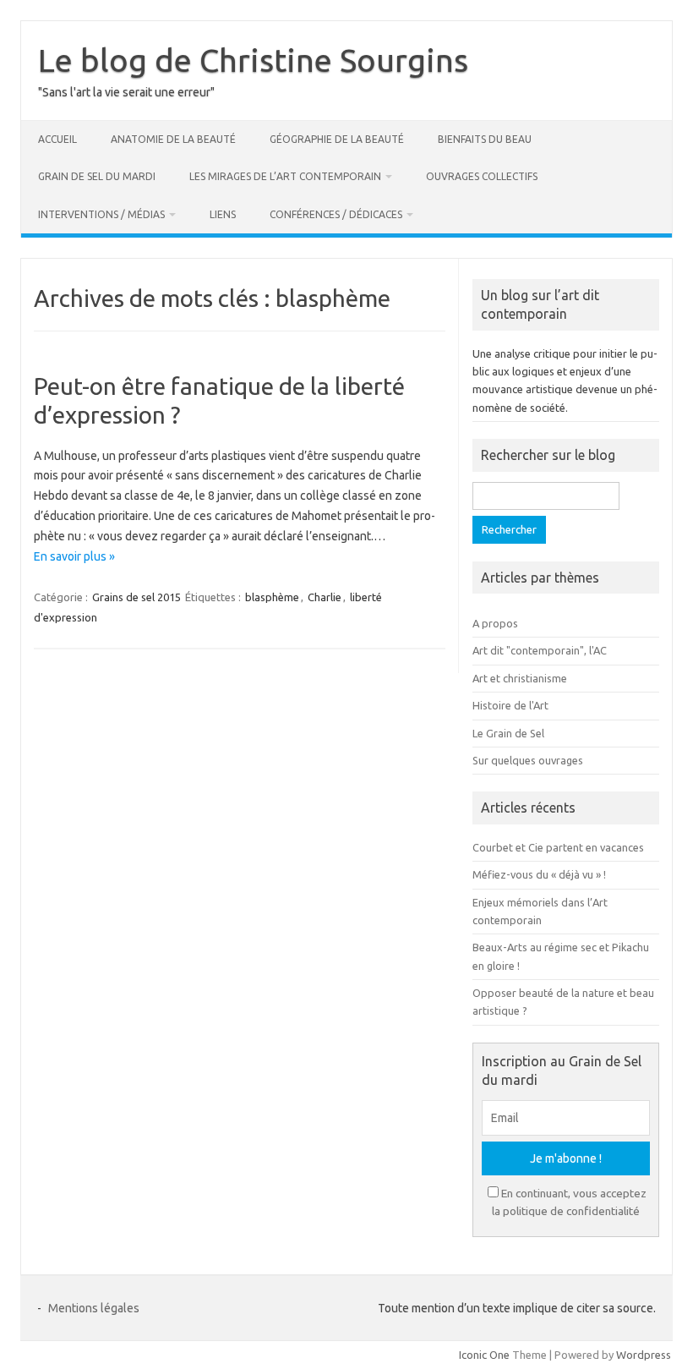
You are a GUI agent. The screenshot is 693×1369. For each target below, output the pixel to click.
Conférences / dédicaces (336, 214)
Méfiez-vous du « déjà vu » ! (539, 874)
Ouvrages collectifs (481, 176)
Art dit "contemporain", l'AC (539, 650)
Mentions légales (93, 1308)
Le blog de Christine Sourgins (253, 60)
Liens (223, 214)
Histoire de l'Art (510, 705)
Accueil (57, 139)
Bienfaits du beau (485, 139)
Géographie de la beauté (337, 139)
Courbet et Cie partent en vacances (558, 847)
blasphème (272, 597)
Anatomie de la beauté (173, 139)
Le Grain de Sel (508, 733)
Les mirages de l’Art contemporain (285, 176)
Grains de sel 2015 (136, 597)
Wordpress (643, 1355)
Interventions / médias (101, 214)
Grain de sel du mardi (97, 176)
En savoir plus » (74, 556)
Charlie (324, 597)
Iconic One (484, 1355)
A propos (495, 623)
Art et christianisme (519, 678)
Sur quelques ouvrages (527, 760)
